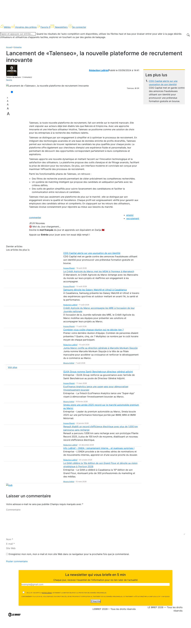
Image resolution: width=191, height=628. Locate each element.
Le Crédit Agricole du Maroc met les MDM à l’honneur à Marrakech (98, 271)
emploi (129, 215)
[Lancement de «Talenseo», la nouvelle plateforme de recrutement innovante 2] (47, 85)
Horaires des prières (26, 27)
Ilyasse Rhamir (69, 268)
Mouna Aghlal (68, 363)
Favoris (45, 27)
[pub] (9, 484)
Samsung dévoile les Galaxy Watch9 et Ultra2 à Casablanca (95, 289)
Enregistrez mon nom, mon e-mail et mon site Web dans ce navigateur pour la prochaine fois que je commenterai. (69, 554)
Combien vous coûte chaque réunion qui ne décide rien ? (93, 329)
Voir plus (12, 367)
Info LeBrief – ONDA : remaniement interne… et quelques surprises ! (98, 448)
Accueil (9, 47)
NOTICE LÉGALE (47, 592)
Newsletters (61, 27)
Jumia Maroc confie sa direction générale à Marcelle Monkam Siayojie (100, 348)
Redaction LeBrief (70, 305)
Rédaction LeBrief (99, 70)
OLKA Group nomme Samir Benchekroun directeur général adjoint (98, 371)
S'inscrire (95, 601)
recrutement (132, 218)
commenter (35, 217)
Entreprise (18, 47)
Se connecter (79, 27)
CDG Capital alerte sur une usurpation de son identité (91, 253)
